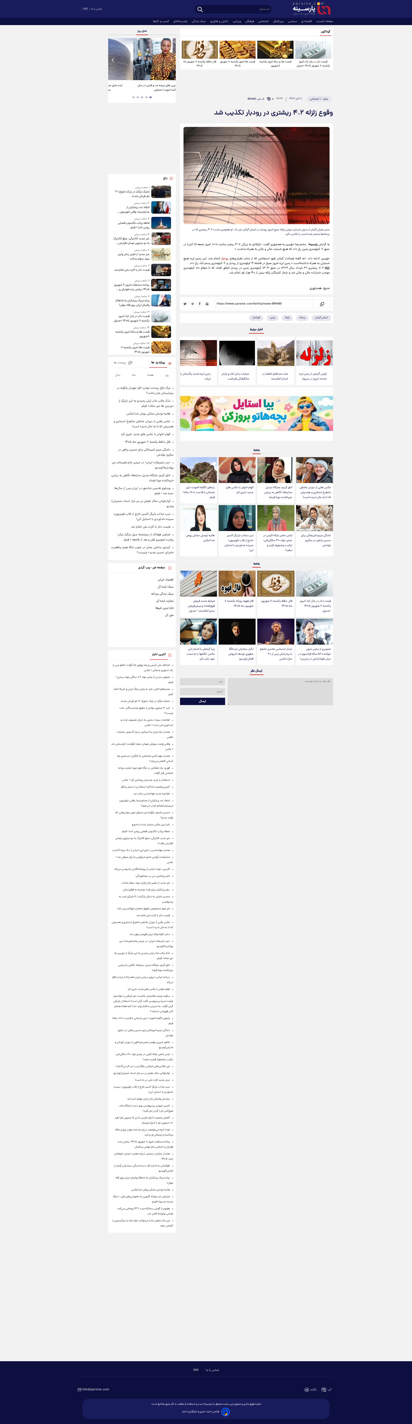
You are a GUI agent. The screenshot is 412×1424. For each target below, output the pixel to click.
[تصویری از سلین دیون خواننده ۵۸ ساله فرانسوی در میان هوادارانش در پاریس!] (314, 632)
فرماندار (256, 318)
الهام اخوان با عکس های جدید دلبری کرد (239, 490)
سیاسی (293, 21)
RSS (85, 9)
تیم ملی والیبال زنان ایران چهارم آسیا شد (148, 1099)
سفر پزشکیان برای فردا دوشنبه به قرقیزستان (146, 890)
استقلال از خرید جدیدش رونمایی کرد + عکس (146, 780)
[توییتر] (185, 303)
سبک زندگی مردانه (162, 594)
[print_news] (207, 303)
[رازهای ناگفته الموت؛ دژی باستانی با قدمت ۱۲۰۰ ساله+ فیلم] (198, 470)
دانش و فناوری (219, 21)
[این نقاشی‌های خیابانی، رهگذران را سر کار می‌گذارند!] (142, 59)
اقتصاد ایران (166, 580)
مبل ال (169, 615)
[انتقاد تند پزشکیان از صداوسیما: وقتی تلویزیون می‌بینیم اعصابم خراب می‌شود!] (161, 207)
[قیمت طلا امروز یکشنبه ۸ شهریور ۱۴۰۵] (238, 50)
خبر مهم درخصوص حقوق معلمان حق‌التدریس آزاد (143, 909)
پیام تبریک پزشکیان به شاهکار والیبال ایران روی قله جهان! (132, 303)
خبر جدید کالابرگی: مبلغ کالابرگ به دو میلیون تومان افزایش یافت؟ (131, 241)
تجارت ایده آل (165, 601)
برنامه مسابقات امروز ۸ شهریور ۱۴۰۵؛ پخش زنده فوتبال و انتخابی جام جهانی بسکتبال (131, 287)
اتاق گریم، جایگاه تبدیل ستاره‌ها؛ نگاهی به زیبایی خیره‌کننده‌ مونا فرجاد (278, 492)
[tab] (150, 97)
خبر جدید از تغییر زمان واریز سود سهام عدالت (133, 256)
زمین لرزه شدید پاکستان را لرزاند (195, 376)
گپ (330, 1390)
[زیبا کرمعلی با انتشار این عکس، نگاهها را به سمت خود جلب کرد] (198, 632)
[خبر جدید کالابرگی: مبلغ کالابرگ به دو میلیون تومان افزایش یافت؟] (161, 239)
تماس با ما (96, 9)
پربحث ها (120, 362)
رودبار (224, 258)
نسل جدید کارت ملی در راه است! (152, 1080)
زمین (272, 318)
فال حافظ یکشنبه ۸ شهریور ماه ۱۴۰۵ (199, 64)
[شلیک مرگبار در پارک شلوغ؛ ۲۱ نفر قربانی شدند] (161, 192)
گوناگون (325, 32)
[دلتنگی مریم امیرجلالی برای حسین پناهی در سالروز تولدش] (314, 518)
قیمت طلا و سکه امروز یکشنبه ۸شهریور (275, 64)
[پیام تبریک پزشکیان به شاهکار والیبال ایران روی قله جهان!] (161, 301)
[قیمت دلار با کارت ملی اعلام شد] (161, 270)
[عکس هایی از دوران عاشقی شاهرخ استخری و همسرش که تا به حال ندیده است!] (314, 470)
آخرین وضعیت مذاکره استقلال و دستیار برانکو (145, 787)
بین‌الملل (279, 21)
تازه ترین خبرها (165, 608)
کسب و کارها (161, 21)
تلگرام (314, 1390)
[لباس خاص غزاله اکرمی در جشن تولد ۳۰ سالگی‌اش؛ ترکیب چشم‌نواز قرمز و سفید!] (275, 518)
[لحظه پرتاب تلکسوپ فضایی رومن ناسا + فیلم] (161, 223)
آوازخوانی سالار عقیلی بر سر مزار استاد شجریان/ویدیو (142, 1073)
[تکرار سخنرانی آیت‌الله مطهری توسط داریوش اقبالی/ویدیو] (237, 632)
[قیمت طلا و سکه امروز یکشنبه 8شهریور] (275, 50)
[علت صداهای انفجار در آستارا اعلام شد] (275, 353)
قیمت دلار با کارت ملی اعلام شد (131, 270)
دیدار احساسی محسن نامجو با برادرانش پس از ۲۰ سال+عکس (276, 654)
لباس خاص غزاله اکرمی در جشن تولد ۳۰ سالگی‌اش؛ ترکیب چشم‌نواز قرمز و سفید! (277, 543)
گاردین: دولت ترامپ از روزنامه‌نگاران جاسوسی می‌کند (142, 869)
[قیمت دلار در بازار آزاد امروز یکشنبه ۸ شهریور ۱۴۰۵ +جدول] (313, 50)
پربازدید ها (158, 362)
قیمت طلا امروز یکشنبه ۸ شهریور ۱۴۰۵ (237, 64)
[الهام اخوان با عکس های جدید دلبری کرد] (237, 470)
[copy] (321, 304)
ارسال (202, 701)
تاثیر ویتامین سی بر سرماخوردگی (153, 876)
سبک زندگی (199, 21)
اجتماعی (264, 21)
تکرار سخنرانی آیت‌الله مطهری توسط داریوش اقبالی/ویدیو (240, 654)
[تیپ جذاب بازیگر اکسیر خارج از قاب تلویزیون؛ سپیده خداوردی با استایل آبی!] (237, 518)
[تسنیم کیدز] (256, 415)
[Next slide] (170, 59)
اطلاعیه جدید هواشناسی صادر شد (151, 794)
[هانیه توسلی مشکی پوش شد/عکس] (198, 518)
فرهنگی (250, 21)
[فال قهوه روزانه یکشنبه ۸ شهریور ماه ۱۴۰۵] (237, 584)
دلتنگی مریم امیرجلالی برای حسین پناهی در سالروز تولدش (316, 540)
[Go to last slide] (113, 59)
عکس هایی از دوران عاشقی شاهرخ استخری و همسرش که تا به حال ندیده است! (315, 492)
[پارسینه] (309, 9)
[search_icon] (200, 9)
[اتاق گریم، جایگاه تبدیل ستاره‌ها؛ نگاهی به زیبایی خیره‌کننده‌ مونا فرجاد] (275, 470)
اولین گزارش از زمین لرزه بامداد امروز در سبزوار (313, 376)
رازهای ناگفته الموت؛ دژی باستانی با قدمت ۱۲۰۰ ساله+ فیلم (199, 492)
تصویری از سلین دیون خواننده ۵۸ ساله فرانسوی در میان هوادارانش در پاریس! (314, 654)
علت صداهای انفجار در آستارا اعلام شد (275, 376)
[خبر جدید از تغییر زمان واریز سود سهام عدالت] (161, 254)
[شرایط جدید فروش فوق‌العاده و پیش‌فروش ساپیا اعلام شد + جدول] (198, 584)
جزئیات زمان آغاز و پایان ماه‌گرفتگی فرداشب (235, 376)
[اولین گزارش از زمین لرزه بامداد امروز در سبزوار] (314, 353)
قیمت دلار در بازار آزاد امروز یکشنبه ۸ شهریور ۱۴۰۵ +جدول (313, 64)
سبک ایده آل (166, 587)
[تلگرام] (192, 303)
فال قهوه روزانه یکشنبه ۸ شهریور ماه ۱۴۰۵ (238, 603)
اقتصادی (307, 21)
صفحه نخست (324, 21)
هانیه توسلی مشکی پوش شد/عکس (200, 538)
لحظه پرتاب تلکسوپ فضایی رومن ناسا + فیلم (133, 225)
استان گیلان (321, 318)
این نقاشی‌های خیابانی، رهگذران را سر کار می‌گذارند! (140, 87)
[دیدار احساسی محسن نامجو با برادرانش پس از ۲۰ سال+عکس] (275, 632)
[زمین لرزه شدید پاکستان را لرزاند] (198, 353)
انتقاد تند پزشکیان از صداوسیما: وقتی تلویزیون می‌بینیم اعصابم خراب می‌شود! (132, 209)
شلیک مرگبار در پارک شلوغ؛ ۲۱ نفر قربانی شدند (132, 194)
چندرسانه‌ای (180, 21)
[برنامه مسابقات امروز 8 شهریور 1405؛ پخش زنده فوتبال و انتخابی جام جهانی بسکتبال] (161, 285)
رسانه (302, 318)
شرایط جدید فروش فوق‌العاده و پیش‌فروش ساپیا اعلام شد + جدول (201, 606)
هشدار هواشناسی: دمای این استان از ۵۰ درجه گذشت (141, 850)
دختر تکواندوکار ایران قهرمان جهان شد (149, 934)
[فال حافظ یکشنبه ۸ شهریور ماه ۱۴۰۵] (200, 50)
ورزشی (237, 21)
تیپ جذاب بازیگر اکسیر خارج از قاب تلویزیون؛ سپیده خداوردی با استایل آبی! (238, 543)
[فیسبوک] (199, 303)
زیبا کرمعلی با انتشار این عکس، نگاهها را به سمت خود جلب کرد (201, 654)
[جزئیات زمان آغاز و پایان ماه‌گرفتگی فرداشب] (237, 353)
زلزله (287, 318)
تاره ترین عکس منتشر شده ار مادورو (151, 825)
